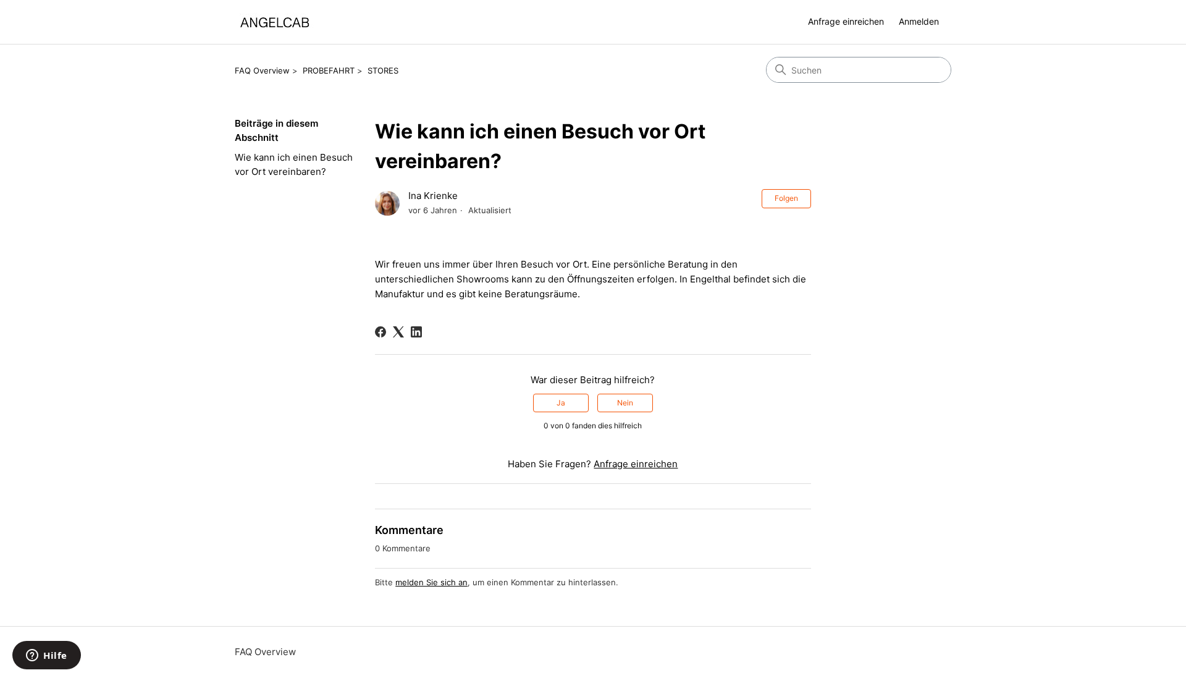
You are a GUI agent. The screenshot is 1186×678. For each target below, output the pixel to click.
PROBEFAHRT (329, 70)
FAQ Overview (262, 70)
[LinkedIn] (416, 331)
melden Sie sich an (431, 582)
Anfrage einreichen (846, 21)
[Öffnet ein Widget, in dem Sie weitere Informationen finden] (46, 656)
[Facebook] (380, 331)
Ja (561, 402)
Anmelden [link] (919, 21)
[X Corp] (398, 331)
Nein (625, 402)
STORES (383, 70)
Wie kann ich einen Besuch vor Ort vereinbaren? (294, 164)
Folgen (786, 198)
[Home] (275, 22)
